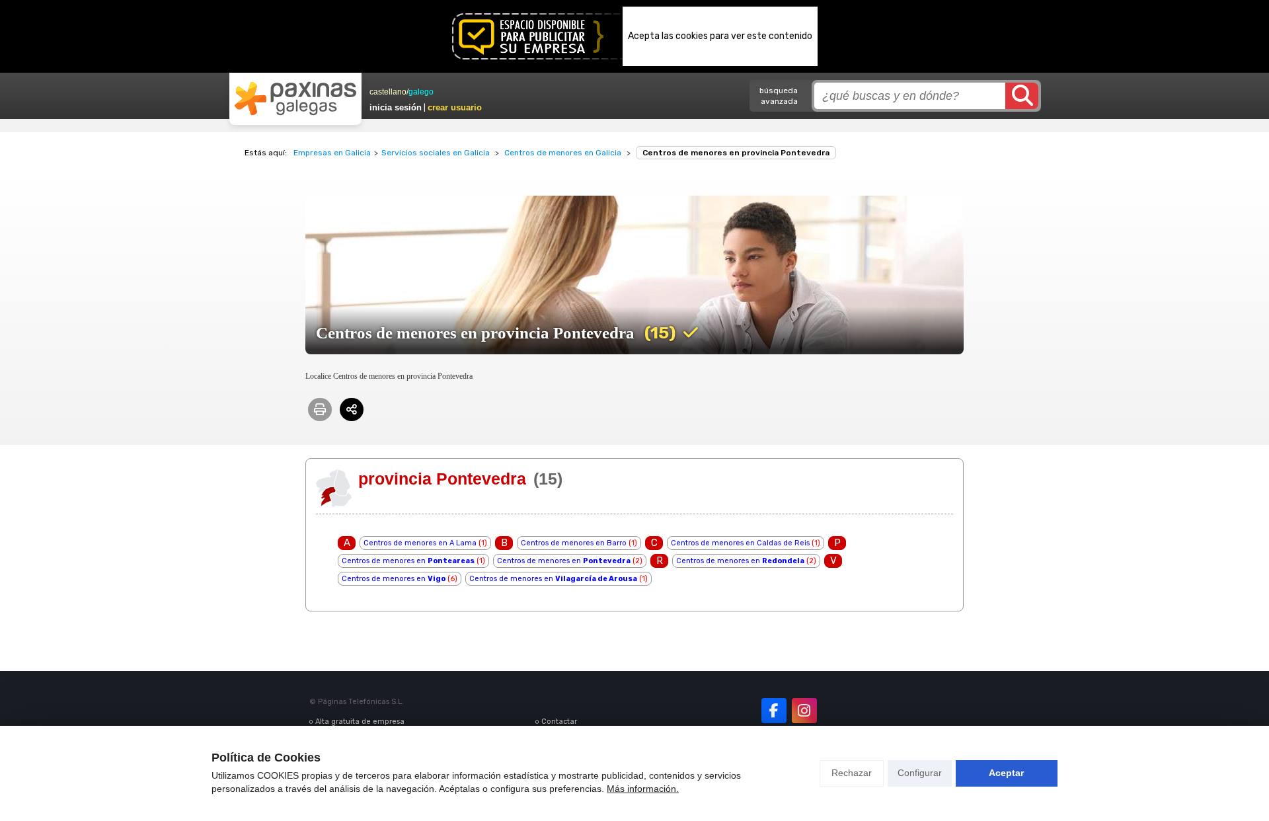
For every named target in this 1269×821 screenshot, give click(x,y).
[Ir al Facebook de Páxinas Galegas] (774, 710)
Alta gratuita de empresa (359, 721)
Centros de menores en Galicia (562, 152)
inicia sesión (395, 107)
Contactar (559, 721)
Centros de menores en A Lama (420, 543)
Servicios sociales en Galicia (435, 152)
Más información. (643, 788)
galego (421, 92)
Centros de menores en (408, 561)
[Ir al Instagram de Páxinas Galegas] (804, 710)
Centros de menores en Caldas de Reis (740, 543)
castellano (387, 92)
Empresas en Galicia (332, 152)
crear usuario (455, 107)
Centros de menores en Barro (574, 543)
